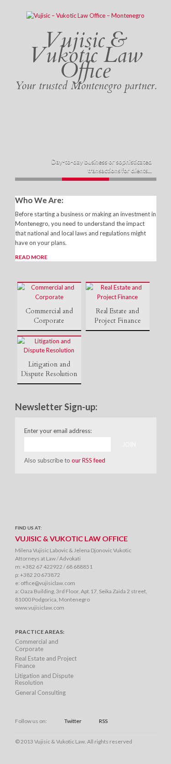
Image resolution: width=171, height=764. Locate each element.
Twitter (73, 721)
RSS (103, 721)
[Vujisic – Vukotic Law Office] (85, 15)
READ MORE (31, 257)
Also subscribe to (64, 460)
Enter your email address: (58, 430)
